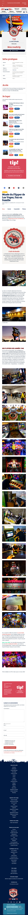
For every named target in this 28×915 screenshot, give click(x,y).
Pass (14, 837)
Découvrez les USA (9, 15)
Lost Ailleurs (14, 863)
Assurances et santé (14, 801)
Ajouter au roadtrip (15, 50)
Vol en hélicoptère (14, 842)
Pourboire (14, 810)
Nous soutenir (14, 860)
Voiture (14, 817)
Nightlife (14, 784)
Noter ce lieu (14, 43)
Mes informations (14, 873)
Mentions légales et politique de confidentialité (14, 878)
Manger (14, 783)
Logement (14, 807)
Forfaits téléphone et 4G (14, 843)
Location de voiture (14, 832)
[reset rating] (4, 723)
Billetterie (14, 840)
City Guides (14, 771)
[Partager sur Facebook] (4, 187)
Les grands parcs (14, 781)
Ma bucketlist (14, 871)
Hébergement (14, 834)
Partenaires (14, 861)
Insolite (14, 778)
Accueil (3, 15)
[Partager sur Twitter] (9, 188)
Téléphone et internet (14, 814)
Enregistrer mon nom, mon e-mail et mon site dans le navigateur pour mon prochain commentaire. (10, 742)
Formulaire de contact (14, 884)
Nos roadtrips (14, 850)
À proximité (16, 209)
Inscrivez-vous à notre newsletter (13, 2)
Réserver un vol (14, 831)
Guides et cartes (14, 838)
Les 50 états (14, 779)
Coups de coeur (14, 773)
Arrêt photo (14, 768)
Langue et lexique (14, 806)
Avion (14, 804)
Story (3, 209)
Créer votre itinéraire (14, 822)
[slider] (8, 723)
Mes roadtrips (14, 870)
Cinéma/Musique (14, 770)
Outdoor (14, 786)
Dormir (9, 209)
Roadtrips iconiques (14, 789)
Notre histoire (14, 855)
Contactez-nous (24, 3)
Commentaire (7, 708)
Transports (14, 815)
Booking (11, 108)
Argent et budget (14, 799)
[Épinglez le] (14, 187)
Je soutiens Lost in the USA (20, 692)
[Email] (19, 187)
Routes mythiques (14, 791)
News (14, 853)
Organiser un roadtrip (14, 809)
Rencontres (14, 787)
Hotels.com (17, 108)
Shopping (14, 792)
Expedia (11, 111)
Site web (5, 735)
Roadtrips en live (14, 852)
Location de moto (14, 845)
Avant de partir (14, 803)
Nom (5, 725)
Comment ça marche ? (14, 858)
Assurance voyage (14, 835)
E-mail (5, 730)
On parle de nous (14, 857)
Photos (24, 209)
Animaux (14, 767)
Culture (14, 775)
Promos (14, 829)
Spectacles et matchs (14, 812)
